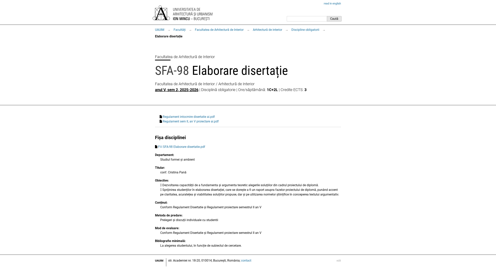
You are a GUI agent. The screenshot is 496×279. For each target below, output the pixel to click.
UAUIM (159, 30)
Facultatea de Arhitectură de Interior (219, 30)
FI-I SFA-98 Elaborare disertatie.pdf (181, 147)
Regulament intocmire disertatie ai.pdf (189, 117)
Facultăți (180, 30)
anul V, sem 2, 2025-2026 (176, 89)
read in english (332, 3)
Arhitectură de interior (267, 30)
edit (339, 260)
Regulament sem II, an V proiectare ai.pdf (191, 121)
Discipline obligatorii (305, 30)
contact (246, 260)
